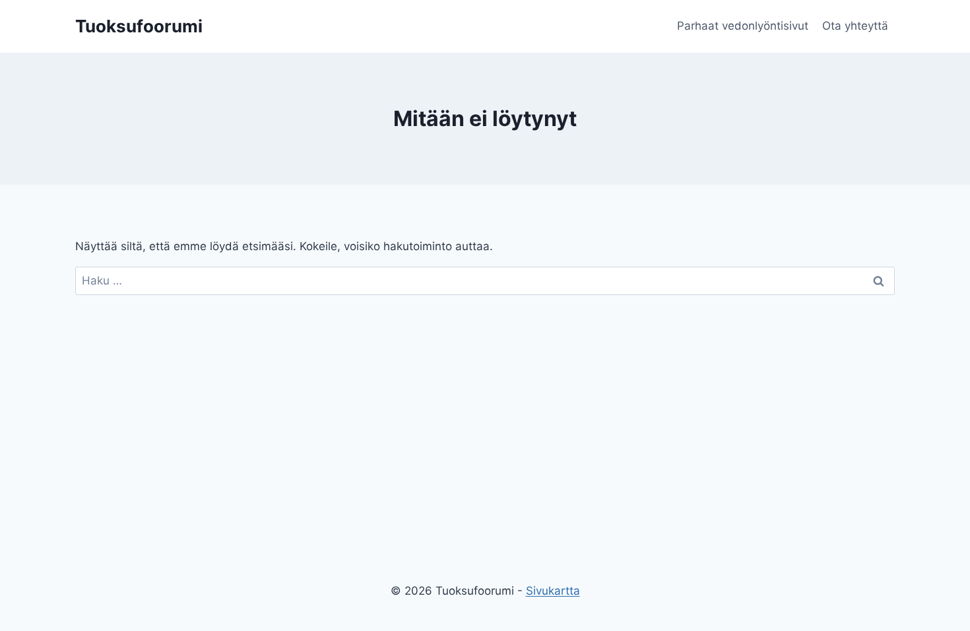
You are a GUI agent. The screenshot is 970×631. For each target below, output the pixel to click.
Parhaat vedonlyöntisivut (742, 25)
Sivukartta (553, 590)
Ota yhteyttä (855, 25)
